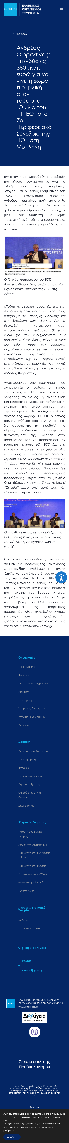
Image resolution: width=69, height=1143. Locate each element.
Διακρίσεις (24, 725)
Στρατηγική (25, 700)
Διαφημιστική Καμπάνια (33, 751)
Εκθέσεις (23, 767)
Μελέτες (23, 920)
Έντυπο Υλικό (26, 890)
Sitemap (34, 1107)
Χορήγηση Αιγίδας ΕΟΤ (32, 844)
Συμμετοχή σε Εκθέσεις (32, 866)
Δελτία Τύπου (26, 805)
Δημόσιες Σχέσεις (29, 784)
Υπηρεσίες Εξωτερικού (31, 716)
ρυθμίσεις (9, 1130)
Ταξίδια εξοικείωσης (30, 776)
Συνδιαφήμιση (27, 759)
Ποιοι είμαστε (26, 666)
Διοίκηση (23, 691)
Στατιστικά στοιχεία (30, 928)
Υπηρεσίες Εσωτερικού (32, 708)
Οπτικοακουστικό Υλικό (32, 874)
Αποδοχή (12, 1136)
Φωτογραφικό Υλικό (30, 882)
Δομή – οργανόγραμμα (33, 683)
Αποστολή (24, 675)
